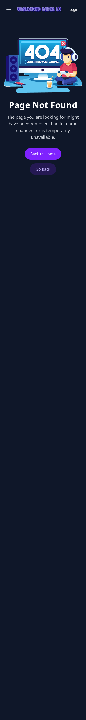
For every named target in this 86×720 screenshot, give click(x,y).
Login (74, 9)
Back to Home (43, 153)
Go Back (43, 169)
